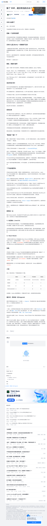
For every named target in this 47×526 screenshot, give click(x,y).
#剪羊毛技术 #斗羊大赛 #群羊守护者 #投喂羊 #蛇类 (14, 514)
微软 (13, 310)
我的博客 (13, 18)
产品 (42, 472)
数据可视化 (44, 462)
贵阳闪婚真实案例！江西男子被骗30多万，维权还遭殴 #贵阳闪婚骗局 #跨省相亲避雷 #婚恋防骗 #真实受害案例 (24, 516)
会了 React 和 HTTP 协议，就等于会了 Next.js (17, 466)
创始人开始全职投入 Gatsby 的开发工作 (28, 180)
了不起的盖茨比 (9, 373)
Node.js (44, 467)
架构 (42, 481)
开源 (44, 477)
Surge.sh (28, 200)
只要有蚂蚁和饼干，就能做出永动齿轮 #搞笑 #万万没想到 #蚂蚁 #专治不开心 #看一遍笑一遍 (21, 515)
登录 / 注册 (25, 343)
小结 (7, 383)
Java (44, 453)
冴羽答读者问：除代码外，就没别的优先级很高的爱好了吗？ (20, 432)
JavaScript (41, 500)
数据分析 (39, 462)
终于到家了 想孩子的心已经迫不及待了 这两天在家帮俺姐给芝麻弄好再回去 (18, 519)
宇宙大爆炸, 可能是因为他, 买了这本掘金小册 (16, 437)
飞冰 (23, 312)
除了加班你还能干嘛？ (11, 489)
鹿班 (20, 312)
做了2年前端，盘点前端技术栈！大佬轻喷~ (16, 456)
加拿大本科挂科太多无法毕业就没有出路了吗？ (17, 484)
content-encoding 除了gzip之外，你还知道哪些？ (18, 494)
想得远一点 (8, 375)
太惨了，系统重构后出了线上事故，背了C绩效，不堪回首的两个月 (21, 442)
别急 (7, 381)
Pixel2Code (39, 309)
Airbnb (16, 310)
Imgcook (27, 301)
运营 (44, 472)
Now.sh (24, 200)
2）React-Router (10, 379)
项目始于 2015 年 (29, 178)
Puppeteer (10, 154)
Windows (43, 491)
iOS (42, 448)
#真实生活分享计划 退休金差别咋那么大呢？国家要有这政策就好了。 (17, 518)
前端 (42, 434)
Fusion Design (28, 312)
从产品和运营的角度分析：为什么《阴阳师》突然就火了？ (19, 470)
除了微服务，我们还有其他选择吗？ (14, 480)
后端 (44, 434)
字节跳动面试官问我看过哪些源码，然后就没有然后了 (18, 451)
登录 (44, 1)
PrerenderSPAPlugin (32, 148)
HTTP (44, 495)
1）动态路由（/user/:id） (12, 377)
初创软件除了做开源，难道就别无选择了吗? (16, 475)
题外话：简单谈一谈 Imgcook (12, 386)
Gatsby (8, 178)
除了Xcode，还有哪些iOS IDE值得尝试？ (16, 447)
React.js (40, 467)
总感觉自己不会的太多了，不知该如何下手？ (16, 499)
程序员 (39, 434)
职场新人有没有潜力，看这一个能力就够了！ (16, 461)
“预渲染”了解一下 (9, 371)
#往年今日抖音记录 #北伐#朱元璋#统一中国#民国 (14, 509)
